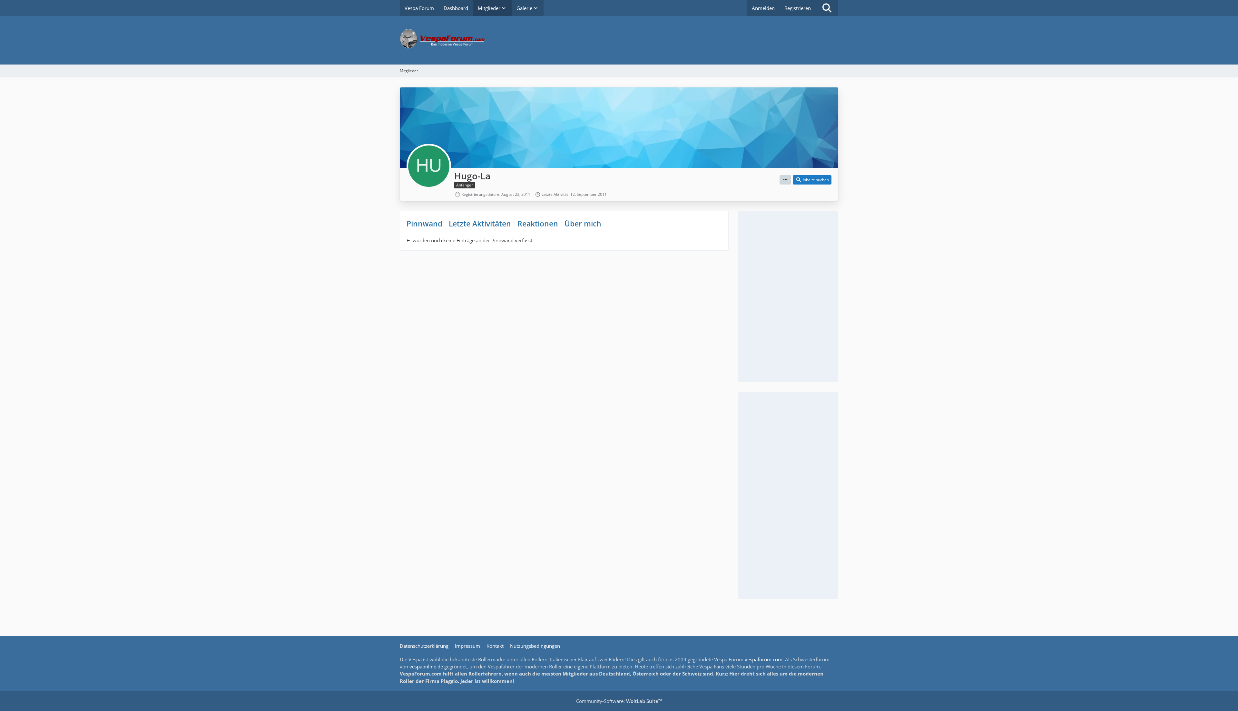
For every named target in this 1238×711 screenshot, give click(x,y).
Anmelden (763, 8)
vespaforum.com (763, 659)
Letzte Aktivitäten (480, 223)
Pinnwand (424, 223)
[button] (785, 180)
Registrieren (797, 8)
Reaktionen (537, 223)
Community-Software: (619, 701)
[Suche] (827, 8)
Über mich (583, 223)
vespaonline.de (426, 666)
